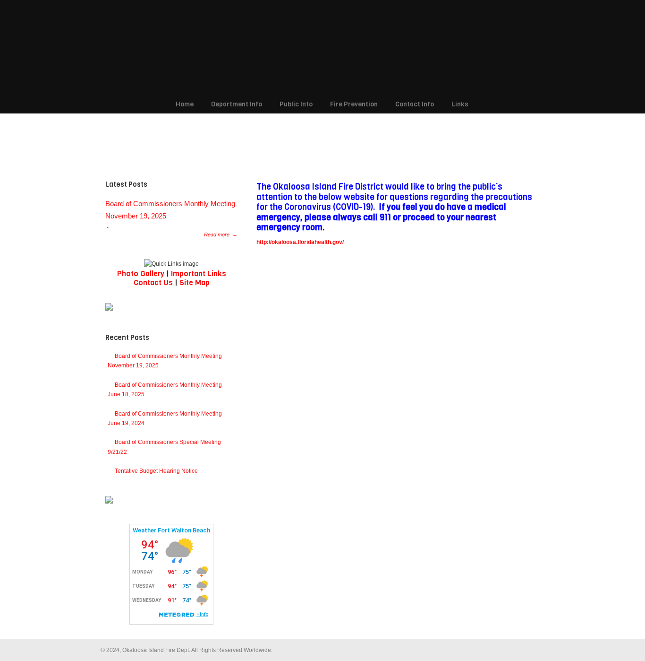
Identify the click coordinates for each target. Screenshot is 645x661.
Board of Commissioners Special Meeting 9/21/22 (164, 447)
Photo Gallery (140, 273)
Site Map (194, 282)
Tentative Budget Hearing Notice (156, 471)
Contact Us (153, 282)
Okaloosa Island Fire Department (317, 48)
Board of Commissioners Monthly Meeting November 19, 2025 (165, 361)
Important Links (198, 273)
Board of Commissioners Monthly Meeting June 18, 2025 (165, 390)
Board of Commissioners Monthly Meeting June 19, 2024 (165, 418)
